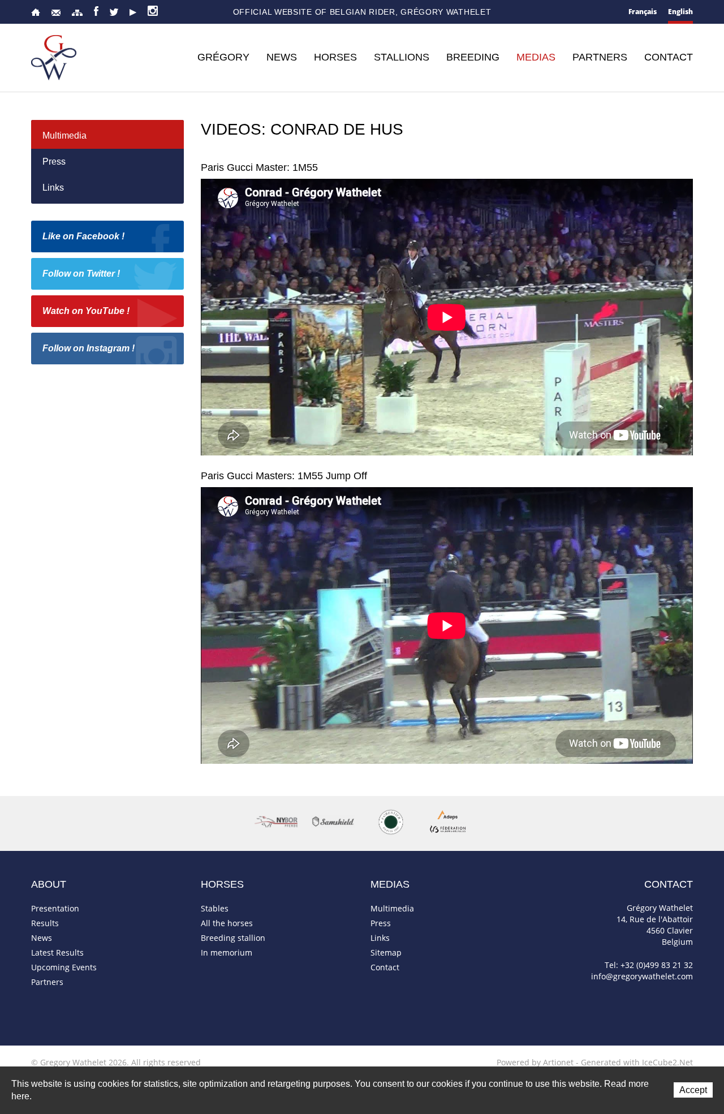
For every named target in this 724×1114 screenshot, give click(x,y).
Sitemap (77, 13)
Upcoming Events (64, 967)
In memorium (226, 952)
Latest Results (57, 952)
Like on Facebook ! (83, 236)
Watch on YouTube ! (86, 311)
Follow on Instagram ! (88, 348)
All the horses (227, 923)
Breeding (472, 57)
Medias (535, 57)
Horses (335, 57)
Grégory (223, 57)
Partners (599, 57)
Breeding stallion (233, 937)
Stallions (401, 57)
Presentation (55, 908)
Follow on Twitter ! (81, 273)
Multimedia (64, 135)
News (281, 57)
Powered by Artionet (535, 1062)
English (680, 11)
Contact (56, 13)
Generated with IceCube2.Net (637, 1062)
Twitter (114, 12)
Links (53, 187)
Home (35, 12)
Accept (693, 1090)
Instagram (153, 11)
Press (54, 161)
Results (45, 923)
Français (642, 11)
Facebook (96, 11)
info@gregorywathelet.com (642, 976)
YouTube (133, 12)
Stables (215, 908)
